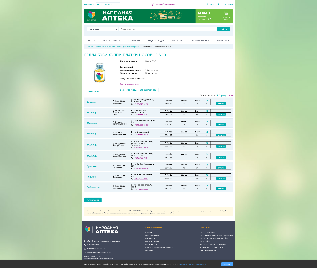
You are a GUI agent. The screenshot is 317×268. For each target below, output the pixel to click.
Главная (91, 41)
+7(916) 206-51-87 (141, 125)
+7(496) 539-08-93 (141, 179)
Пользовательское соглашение (213, 244)
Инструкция (93, 91)
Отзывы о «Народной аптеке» (212, 247)
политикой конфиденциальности (192, 264)
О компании (134, 41)
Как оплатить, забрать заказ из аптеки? (216, 235)
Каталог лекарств (111, 41)
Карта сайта (205, 241)
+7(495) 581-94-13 (141, 134)
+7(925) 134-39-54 (141, 168)
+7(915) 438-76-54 (141, 158)
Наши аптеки (223, 41)
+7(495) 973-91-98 (141, 104)
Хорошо (227, 264)
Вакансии (177, 41)
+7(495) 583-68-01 (141, 114)
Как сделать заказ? (207, 232)
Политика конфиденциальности (159, 247)
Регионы (149, 250)
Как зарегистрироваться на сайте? (214, 238)
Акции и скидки (156, 41)
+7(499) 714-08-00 (141, 189)
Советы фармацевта (199, 41)
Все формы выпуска (129, 84)
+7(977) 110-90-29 (141, 147)
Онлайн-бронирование (166, 4)
